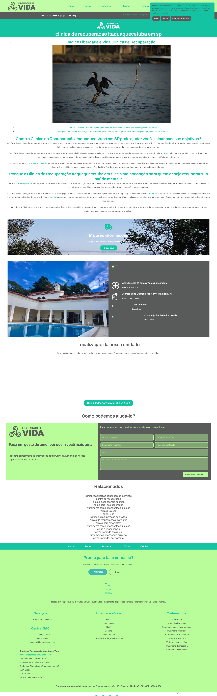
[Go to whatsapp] (211, 688)
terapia (52, 197)
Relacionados (108, 486)
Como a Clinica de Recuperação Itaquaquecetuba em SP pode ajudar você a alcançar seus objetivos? (113, 128)
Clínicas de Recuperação (137, 15)
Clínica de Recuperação (36, 163)
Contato (144, 6)
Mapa (126, 6)
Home (70, 6)
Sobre (87, 6)
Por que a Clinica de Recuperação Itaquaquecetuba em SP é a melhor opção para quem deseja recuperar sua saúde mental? (113, 131)
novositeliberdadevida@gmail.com (35, 655)
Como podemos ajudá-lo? (108, 416)
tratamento (152, 193)
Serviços (106, 6)
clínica (166, 153)
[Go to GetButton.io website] (211, 693)
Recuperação (26, 183)
